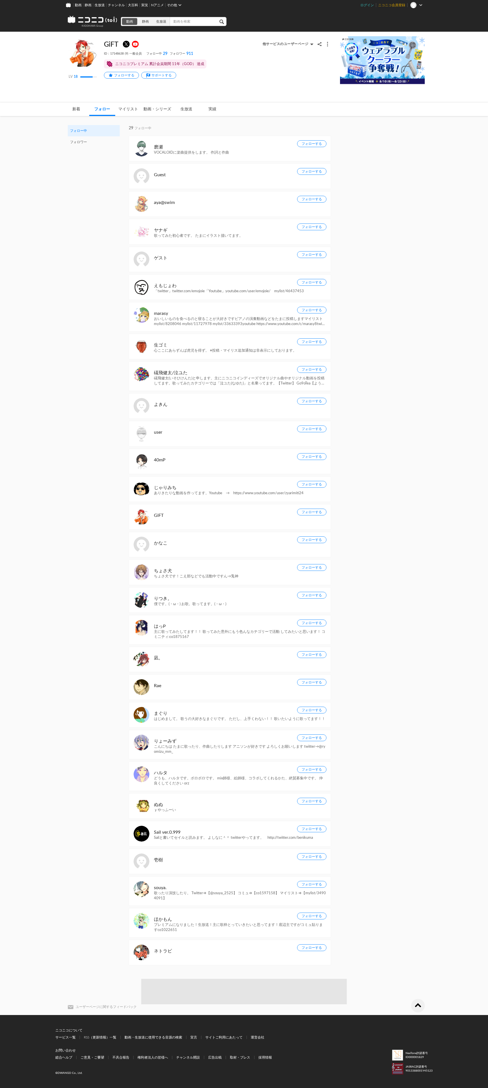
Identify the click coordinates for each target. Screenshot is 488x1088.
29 (156, 54)
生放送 (100, 5)
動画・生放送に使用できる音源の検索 (153, 1037)
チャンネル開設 (188, 1057)
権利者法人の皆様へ (153, 1057)
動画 (78, 5)
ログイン (367, 5)
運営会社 (257, 1037)
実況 (144, 5)
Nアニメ (157, 5)
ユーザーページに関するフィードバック (106, 1007)
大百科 (133, 5)
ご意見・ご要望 (92, 1057)
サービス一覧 (65, 1037)
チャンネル (116, 5)
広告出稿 (215, 1057)
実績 (212, 109)
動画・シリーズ (157, 109)
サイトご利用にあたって (224, 1037)
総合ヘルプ (63, 1057)
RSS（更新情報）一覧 (100, 1037)
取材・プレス (240, 1057)
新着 (76, 109)
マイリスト (128, 109)
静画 (88, 5)
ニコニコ (92, 21)
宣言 (193, 1037)
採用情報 (265, 1057)
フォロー (102, 109)
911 (181, 54)
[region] (94, 136)
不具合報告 (120, 1057)
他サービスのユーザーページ (286, 44)
